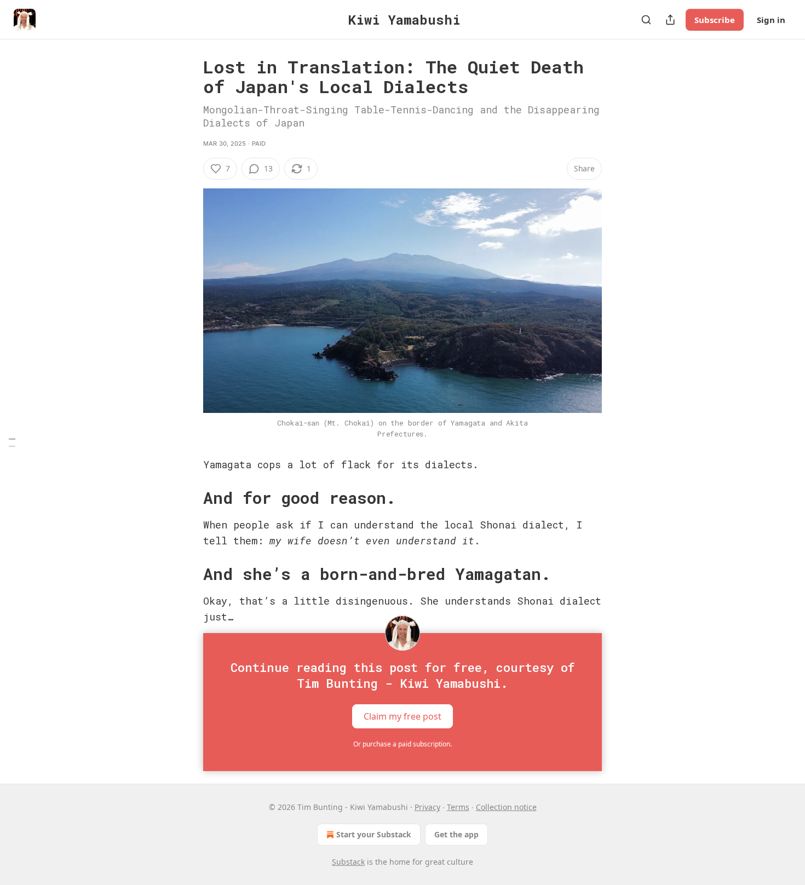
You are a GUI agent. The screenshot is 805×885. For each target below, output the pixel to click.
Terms (458, 807)
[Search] (646, 20)
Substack (348, 862)
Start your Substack (373, 834)
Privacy (427, 807)
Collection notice (506, 807)
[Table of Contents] (12, 442)
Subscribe (714, 19)
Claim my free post (402, 716)
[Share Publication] (670, 20)
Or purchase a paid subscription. (402, 744)
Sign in (771, 19)
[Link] (188, 498)
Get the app (456, 834)
